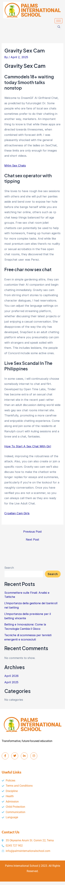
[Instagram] (33, 755)
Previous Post (32, 531)
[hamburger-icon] (58, 20)
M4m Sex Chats (15, 165)
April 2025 (11, 682)
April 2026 (11, 676)
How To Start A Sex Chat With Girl (27, 446)
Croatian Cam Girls (16, 513)
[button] (59, 26)
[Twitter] (14, 755)
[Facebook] (5, 755)
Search (9, 567)
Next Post (32, 539)
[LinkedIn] (24, 755)
